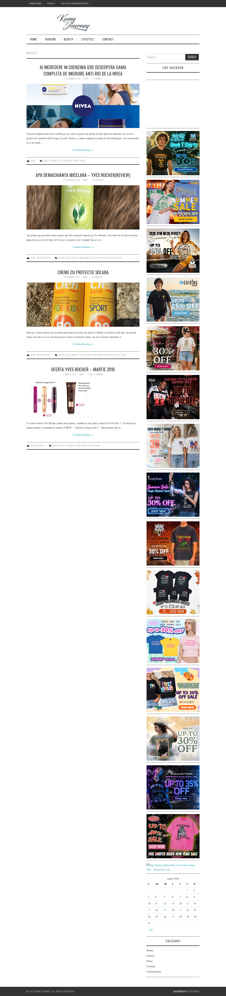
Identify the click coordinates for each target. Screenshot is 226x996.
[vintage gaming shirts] (173, 396)
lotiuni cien (90, 355)
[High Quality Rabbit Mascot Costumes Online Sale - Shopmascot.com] (173, 867)
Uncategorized (43, 258)
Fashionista (179, 991)
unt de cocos (120, 355)
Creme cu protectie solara (83, 272)
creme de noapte (71, 160)
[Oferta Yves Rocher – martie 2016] (82, 398)
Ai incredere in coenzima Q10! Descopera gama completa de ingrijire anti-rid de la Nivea (83, 70)
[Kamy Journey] (61, 22)
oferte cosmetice (67, 445)
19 (165, 910)
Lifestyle (88, 39)
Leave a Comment (95, 374)
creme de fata (56, 160)
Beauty (68, 39)
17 (149, 910)
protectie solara (105, 355)
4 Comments (96, 277)
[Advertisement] (173, 105)
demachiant (83, 258)
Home (33, 39)
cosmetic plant (77, 355)
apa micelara (64, 258)
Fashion (50, 39)
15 (187, 903)
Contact (51, 3)
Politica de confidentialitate (75, 3)
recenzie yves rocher (100, 258)
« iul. (150, 929)
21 (180, 910)
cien (67, 355)
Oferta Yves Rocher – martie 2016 (83, 369)
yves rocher (116, 258)
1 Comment (97, 78)
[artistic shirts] (173, 787)
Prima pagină (35, 3)
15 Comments (97, 180)
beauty (46, 160)
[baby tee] (173, 640)
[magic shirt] (173, 494)
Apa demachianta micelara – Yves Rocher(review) (83, 174)
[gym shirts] (173, 250)
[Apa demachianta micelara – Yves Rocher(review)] (82, 207)
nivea (82, 160)
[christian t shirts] (173, 299)
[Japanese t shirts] (173, 201)
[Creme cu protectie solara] (82, 305)
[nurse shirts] (173, 445)
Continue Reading (83, 150)
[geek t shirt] (173, 152)
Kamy (86, 78)
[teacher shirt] (173, 689)
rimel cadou (82, 445)
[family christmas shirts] (173, 591)
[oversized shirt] (173, 348)
